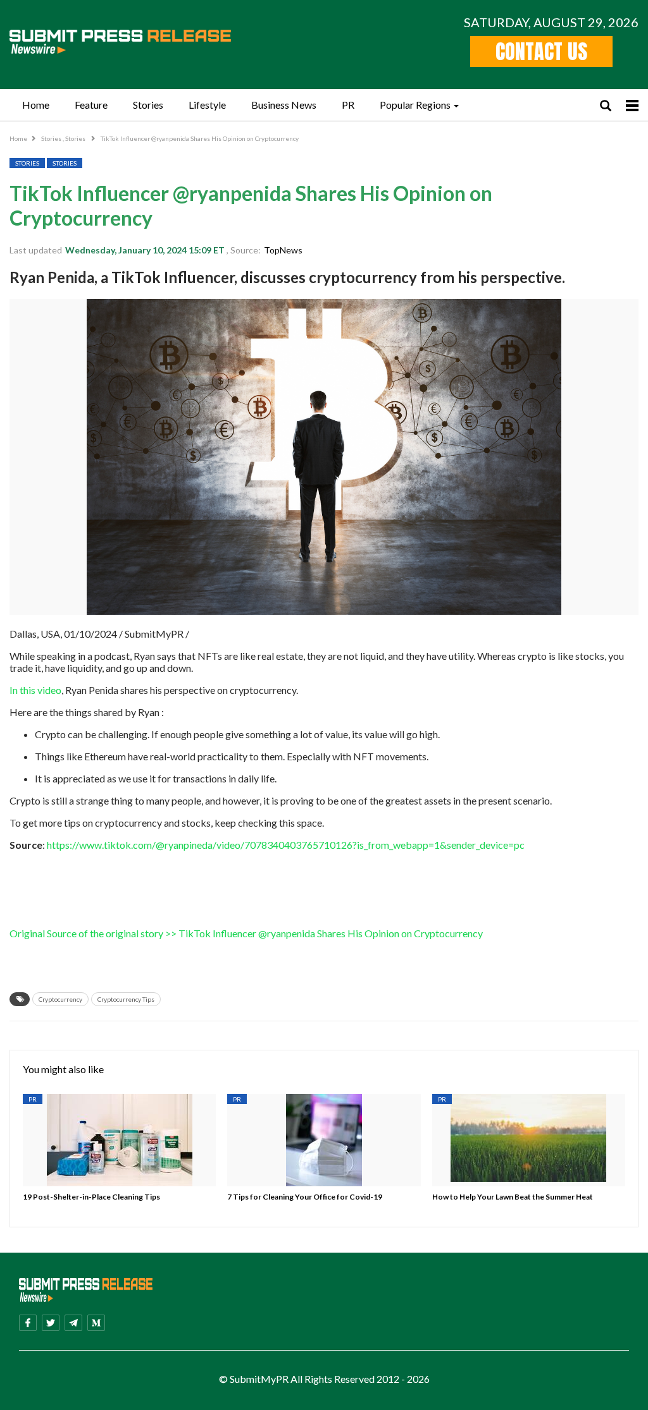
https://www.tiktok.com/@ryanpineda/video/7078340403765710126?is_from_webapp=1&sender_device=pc (286, 845)
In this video (35, 690)
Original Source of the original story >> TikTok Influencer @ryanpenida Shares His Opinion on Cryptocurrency (246, 933)
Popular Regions (415, 105)
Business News (283, 105)
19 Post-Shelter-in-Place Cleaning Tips (91, 1196)
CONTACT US (541, 51)
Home (35, 105)
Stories (148, 105)
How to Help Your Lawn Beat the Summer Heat (512, 1196)
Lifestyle (207, 105)
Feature (91, 105)
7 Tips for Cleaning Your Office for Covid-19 (304, 1196)
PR (348, 105)
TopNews (283, 250)
